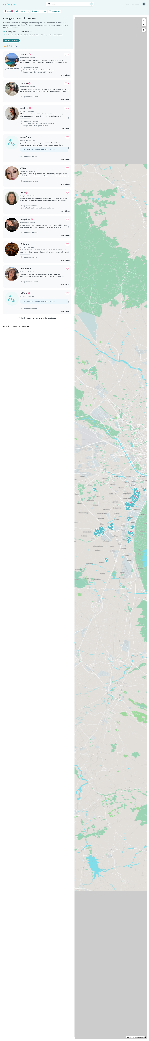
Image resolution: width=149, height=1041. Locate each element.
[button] (109, 527)
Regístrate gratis (11, 40)
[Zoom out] (144, 24)
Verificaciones (40, 11)
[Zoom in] (144, 20)
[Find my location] (144, 30)
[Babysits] (9, 4)
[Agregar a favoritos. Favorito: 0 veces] (67, 137)
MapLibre (129, 1037)
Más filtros (55, 11)
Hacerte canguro (132, 4)
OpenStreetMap (139, 1037)
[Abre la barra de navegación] (144, 4)
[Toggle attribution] (145, 1037)
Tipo (9, 11)
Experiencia (23, 11)
